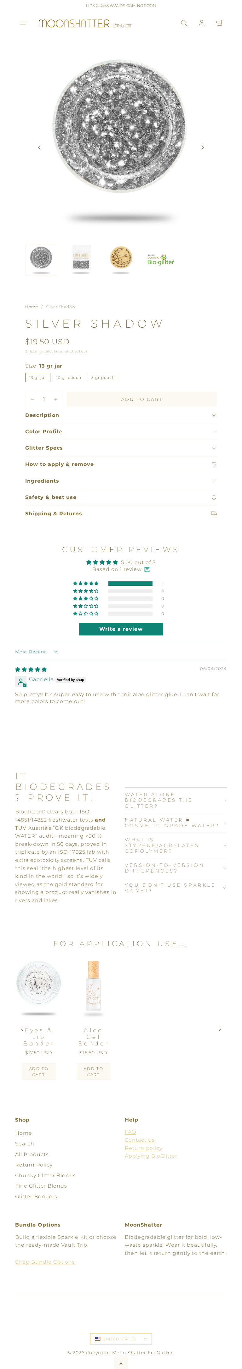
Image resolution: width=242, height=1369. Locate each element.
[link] (201, 22)
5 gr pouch (103, 377)
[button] (22, 22)
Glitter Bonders (36, 1197)
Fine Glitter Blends (41, 1186)
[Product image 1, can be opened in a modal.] (121, 140)
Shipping (34, 351)
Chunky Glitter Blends (45, 1175)
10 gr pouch (69, 377)
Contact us (140, 1140)
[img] (31, 670)
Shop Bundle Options (45, 1262)
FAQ (130, 1132)
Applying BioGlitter (151, 1156)
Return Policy (33, 1165)
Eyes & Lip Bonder (39, 1037)
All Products (32, 1154)
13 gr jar (37, 377)
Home (31, 306)
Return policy (143, 1148)
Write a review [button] (120, 629)
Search (24, 1144)
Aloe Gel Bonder (93, 1037)
